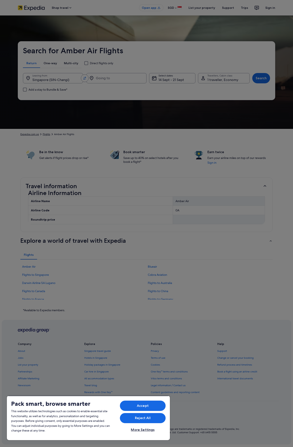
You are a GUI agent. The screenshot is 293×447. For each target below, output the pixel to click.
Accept (143, 406)
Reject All (143, 418)
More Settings (142, 430)
